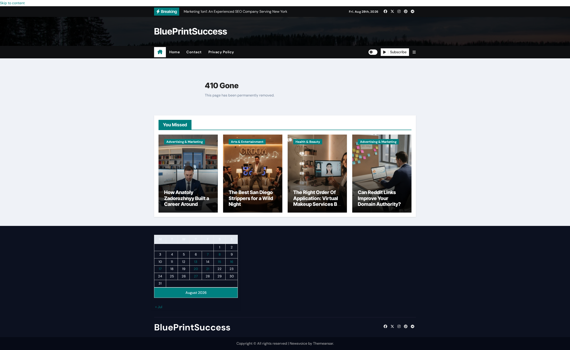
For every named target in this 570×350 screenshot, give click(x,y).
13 (195, 262)
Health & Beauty (307, 142)
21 (207, 269)
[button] (414, 52)
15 (219, 262)
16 (231, 262)
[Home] (160, 52)
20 (196, 269)
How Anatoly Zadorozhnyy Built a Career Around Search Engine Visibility (186, 204)
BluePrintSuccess (190, 31)
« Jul (158, 307)
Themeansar (323, 343)
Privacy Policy (221, 52)
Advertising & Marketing (184, 142)
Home (174, 52)
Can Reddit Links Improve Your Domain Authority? (379, 198)
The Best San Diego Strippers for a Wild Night (251, 198)
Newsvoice (298, 343)
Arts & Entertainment (247, 142)
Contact (194, 52)
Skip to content (12, 3)
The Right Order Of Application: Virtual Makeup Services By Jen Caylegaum (316, 201)
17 (160, 269)
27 (196, 276)
